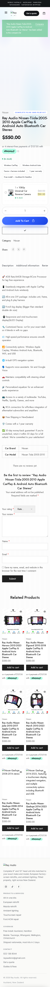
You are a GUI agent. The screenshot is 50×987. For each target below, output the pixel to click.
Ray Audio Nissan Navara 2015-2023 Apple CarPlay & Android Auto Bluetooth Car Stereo (11, 650)
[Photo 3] (27, 99)
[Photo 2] (18, 99)
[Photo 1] (8, 99)
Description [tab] (7, 265)
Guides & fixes (10, 966)
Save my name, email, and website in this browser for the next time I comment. (22, 569)
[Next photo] (44, 75)
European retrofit (11, 902)
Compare (39, 24)
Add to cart (22, 220)
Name (6, 541)
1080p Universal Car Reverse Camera (23, 191)
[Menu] (6, 13)
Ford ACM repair (11, 919)
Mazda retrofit (10, 906)
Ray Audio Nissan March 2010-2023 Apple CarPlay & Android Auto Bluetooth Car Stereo (35, 730)
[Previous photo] (6, 75)
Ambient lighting (10, 910)
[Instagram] (5, 886)
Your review (8, 514)
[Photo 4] (36, 99)
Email (5, 554)
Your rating (8, 509)
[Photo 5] (45, 99)
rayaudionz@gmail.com (14, 958)
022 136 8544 (10, 953)
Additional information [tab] (27, 265)
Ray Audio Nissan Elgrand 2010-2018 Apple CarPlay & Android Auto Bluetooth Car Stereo (36, 650)
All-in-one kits (9, 898)
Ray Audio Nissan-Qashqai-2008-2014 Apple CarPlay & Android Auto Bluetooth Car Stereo (12, 810)
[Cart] (44, 13)
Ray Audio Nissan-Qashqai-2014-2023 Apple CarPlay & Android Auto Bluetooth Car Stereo (36, 811)
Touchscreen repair (12, 915)
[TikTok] (12, 886)
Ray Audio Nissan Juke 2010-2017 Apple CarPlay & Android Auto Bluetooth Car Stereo (11, 730)
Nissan (5, 112)
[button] (25, 230)
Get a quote (31, 13)
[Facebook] (18, 886)
